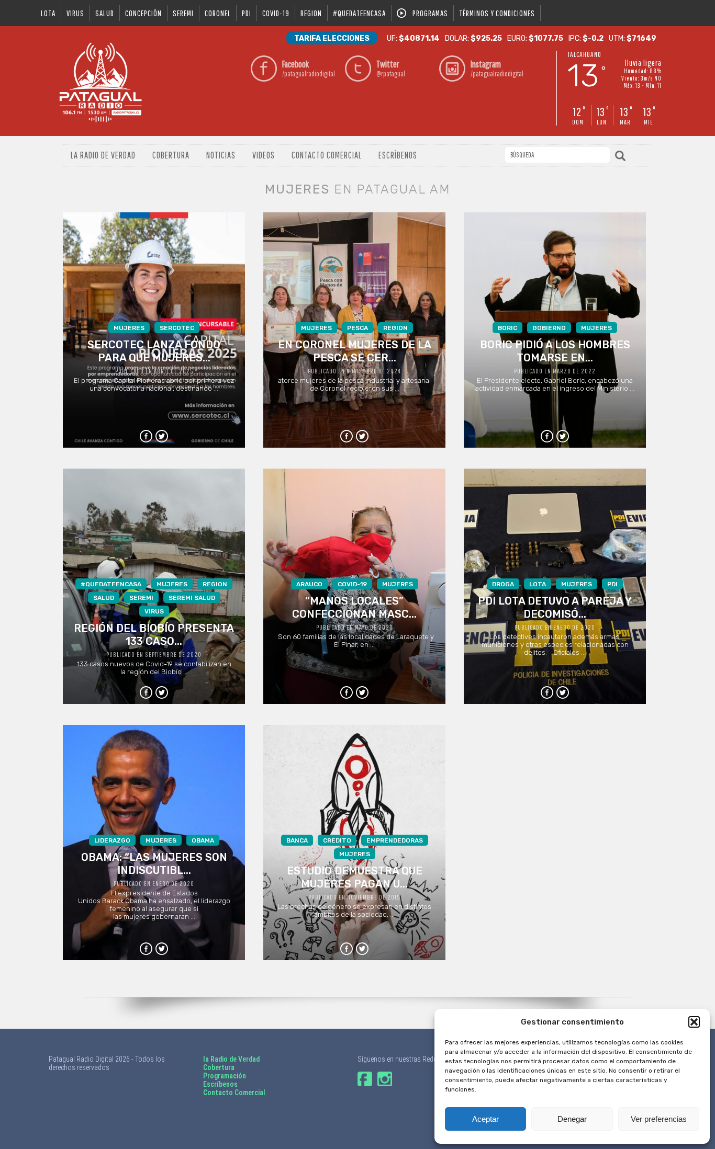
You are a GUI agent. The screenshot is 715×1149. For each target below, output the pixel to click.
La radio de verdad (103, 155)
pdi (246, 13)
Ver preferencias (659, 1118)
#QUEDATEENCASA (359, 13)
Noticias (221, 155)
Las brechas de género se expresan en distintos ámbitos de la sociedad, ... (354, 877)
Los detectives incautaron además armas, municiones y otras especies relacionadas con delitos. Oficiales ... (555, 618)
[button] (694, 1022)
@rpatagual (390, 68)
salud (104, 13)
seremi (183, 13)
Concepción (143, 13)
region (311, 13)
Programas (430, 13)
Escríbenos (397, 155)
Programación (224, 1076)
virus (75, 13)
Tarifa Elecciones (332, 38)
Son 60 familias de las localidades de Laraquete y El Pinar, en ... (354, 615)
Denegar (572, 1118)
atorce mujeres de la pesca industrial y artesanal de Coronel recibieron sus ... (354, 358)
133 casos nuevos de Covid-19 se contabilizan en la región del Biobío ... (154, 628)
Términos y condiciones (497, 13)
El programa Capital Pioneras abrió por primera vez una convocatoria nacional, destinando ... (154, 358)
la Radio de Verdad (231, 1059)
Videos (263, 155)
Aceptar (485, 1118)
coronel (218, 13)
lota (48, 13)
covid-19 (275, 13)
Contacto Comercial (327, 155)
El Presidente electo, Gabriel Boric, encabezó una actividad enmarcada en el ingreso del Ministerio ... (554, 358)
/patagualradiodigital (308, 68)
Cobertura (170, 155)
